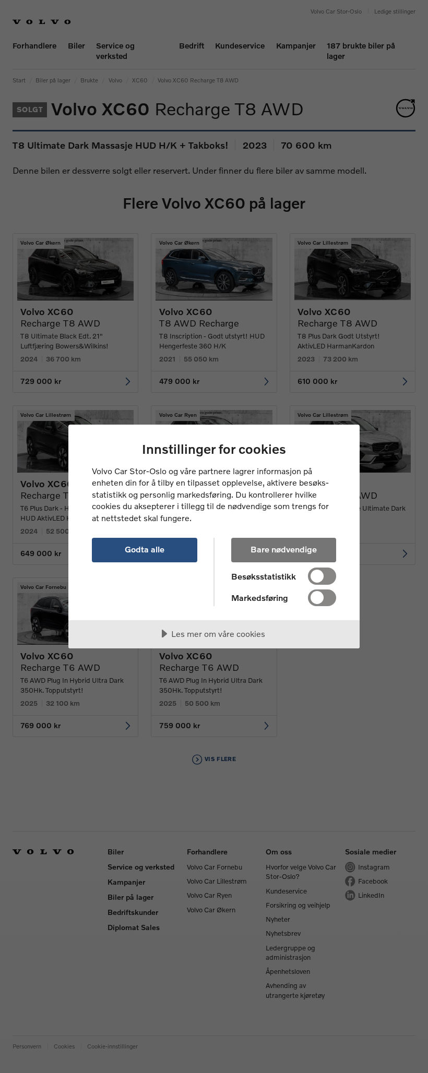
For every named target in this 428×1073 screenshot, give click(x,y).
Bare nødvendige (284, 549)
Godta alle (144, 549)
